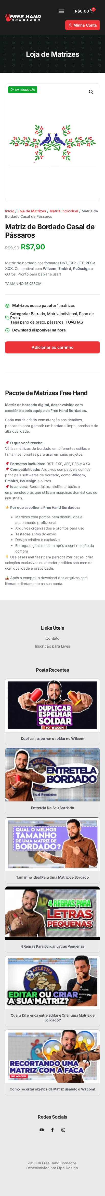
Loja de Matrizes (32, 211)
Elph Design (67, 1168)
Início (9, 211)
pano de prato (32, 322)
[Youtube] (41, 1130)
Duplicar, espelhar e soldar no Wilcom (52, 738)
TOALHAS (74, 322)
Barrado (38, 313)
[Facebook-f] (52, 1130)
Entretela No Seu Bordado (52, 808)
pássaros (55, 322)
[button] (61, 11)
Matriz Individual (63, 211)
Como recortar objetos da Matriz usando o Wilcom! (52, 1089)
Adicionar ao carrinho (53, 347)
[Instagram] (63, 1130)
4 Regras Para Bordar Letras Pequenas (52, 946)
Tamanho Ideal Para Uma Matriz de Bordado (52, 877)
